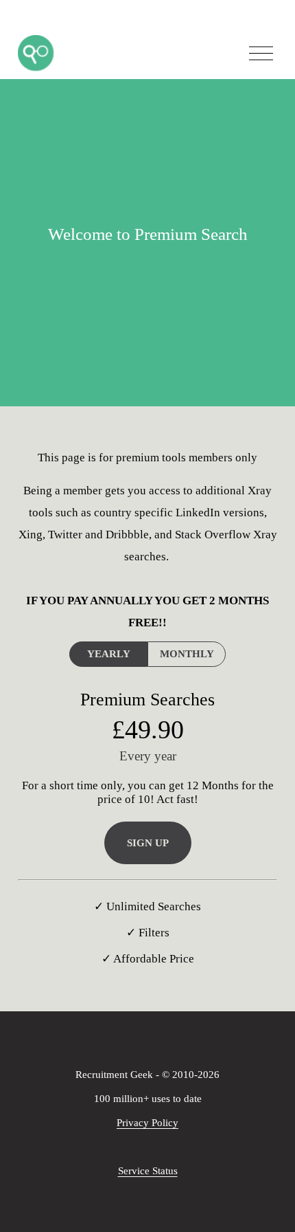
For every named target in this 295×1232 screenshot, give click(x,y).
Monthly (187, 653)
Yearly (108, 653)
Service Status (148, 1170)
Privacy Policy (147, 1122)
